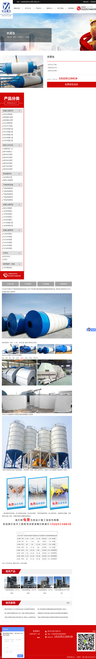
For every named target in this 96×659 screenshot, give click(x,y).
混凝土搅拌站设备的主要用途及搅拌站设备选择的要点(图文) (55, 617)
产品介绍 (10, 284)
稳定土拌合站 (8, 145)
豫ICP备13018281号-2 (89, 657)
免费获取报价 (71, 84)
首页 (14, 37)
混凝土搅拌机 (8, 205)
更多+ (68, 603)
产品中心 (39, 8)
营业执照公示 (71, 657)
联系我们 (93, 2)
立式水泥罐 (23, 563)
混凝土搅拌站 (8, 111)
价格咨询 (63, 284)
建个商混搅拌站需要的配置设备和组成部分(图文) (52, 609)
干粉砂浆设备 (8, 185)
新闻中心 (50, 8)
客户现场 (60, 8)
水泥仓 (27, 37)
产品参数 (45, 284)
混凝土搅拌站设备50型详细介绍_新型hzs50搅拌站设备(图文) (23, 617)
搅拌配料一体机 (9, 264)
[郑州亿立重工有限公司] (6, 18)
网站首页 (85, 2)
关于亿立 (28, 8)
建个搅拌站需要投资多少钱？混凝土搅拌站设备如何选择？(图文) (24, 613)
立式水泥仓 (9, 563)
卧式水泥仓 (6, 256)
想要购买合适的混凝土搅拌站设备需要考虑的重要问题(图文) (55, 613)
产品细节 (28, 284)
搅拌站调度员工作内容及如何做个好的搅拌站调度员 (20, 609)
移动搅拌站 (7, 174)
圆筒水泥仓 (16, 563)
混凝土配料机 (8, 230)
